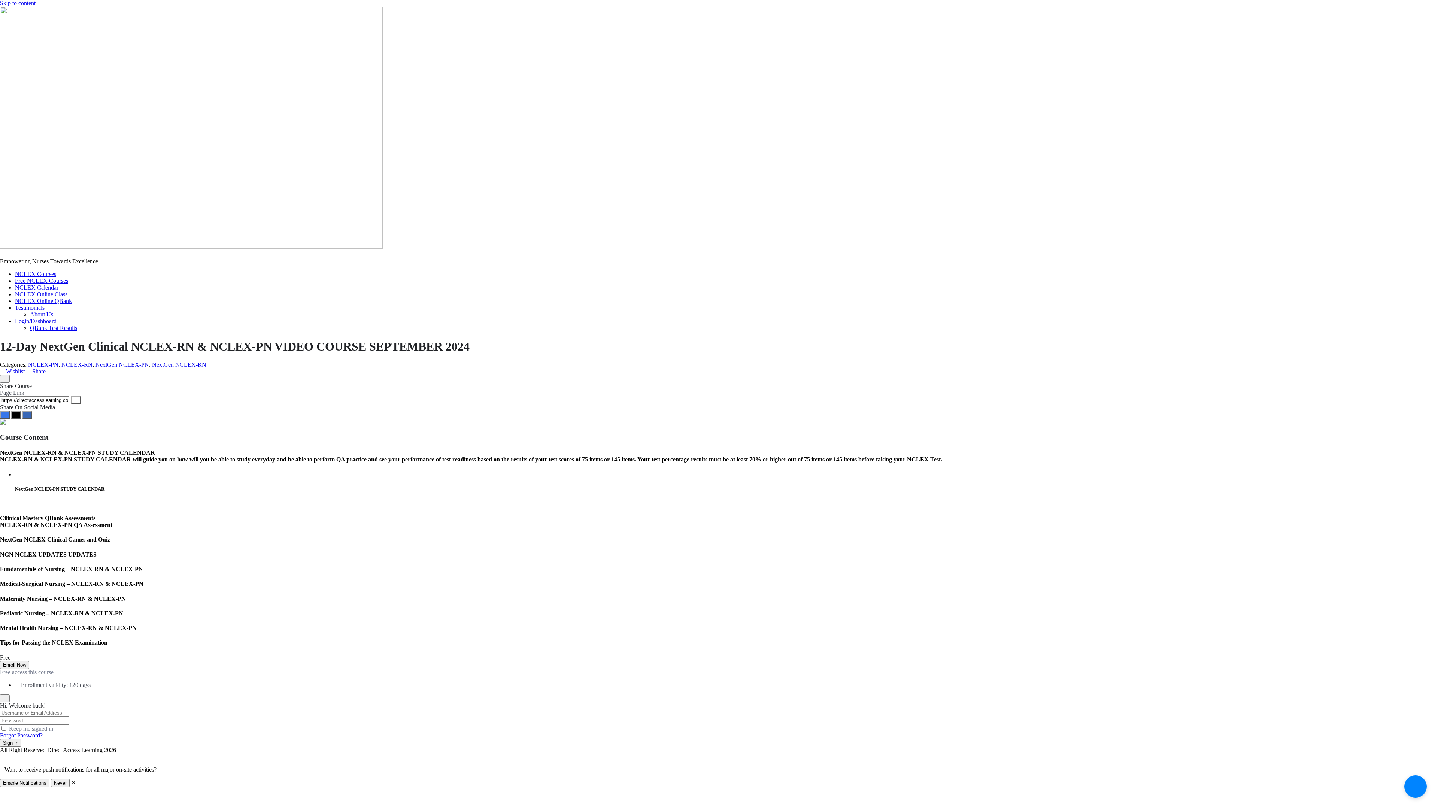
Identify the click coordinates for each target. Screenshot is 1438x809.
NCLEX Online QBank (43, 301)
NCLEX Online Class (41, 294)
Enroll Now (14, 665)
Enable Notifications (24, 783)
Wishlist (15, 371)
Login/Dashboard (36, 321)
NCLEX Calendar (36, 287)
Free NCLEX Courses (41, 281)
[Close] (5, 379)
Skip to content (18, 3)
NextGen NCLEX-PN (122, 364)
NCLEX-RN (76, 364)
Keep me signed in (31, 728)
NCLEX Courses (35, 274)
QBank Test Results (53, 328)
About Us (41, 314)
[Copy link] (76, 400)
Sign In (10, 743)
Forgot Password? (21, 735)
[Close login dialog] (5, 698)
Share (38, 371)
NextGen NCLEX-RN (179, 364)
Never (60, 783)
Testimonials (30, 307)
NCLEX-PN (43, 364)
